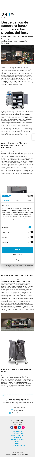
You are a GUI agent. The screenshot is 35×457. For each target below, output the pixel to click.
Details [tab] (18, 200)
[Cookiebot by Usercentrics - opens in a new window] (26, 196)
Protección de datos (17, 452)
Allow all (17, 249)
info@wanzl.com (19, 410)
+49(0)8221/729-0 (19, 407)
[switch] (30, 232)
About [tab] (29, 200)
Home (2, 393)
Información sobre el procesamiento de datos (17, 454)
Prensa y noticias (17, 435)
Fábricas (17, 441)
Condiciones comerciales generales (17, 450)
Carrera (17, 443)
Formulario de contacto (19, 413)
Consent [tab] (6, 200)
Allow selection (17, 254)
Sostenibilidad (17, 433)
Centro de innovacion (17, 445)
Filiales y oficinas (17, 439)
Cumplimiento (17, 431)
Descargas (17, 437)
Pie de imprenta (17, 449)
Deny (17, 260)
